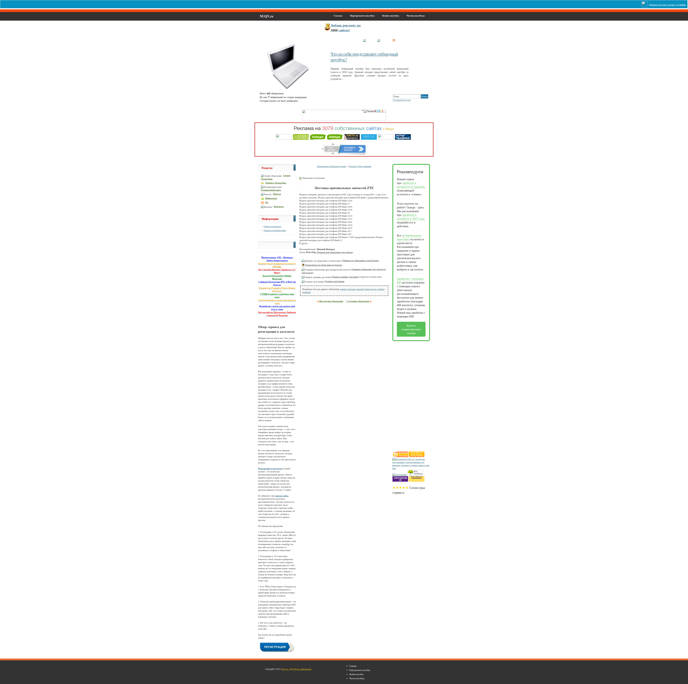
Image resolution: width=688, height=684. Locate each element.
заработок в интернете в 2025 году (410, 216)
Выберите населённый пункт (307, 40)
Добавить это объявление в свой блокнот (360, 260)
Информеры (271, 198)
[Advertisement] (406, 395)
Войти (330, 40)
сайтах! (346, 27)
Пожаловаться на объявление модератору (323, 264)
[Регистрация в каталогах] (277, 651)
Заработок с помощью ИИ (410, 280)
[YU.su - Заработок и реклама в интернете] (416, 480)
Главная (338, 15)
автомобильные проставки (409, 237)
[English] (382, 40)
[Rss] (394, 40)
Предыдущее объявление (331, 301)
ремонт (343, 289)
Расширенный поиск (402, 99)
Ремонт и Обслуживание (360, 166)
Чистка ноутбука (416, 15)
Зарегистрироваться (348, 40)
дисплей (359, 289)
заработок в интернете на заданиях (411, 184)
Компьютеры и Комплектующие (331, 166)
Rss (267, 202)
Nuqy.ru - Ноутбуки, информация (296, 669)
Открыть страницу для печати (345, 276)
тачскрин (351, 289)
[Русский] (368, 40)
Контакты (279, 206)
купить (367, 289)
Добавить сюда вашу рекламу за (667, 4)
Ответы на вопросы (272, 226)
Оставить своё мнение (334, 281)
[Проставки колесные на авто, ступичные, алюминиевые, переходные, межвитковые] (416, 456)
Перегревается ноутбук (362, 15)
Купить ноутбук (390, 15)
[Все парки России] (415, 474)
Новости (277, 193)
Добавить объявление (275, 182)
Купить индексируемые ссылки (411, 329)
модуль (373, 289)
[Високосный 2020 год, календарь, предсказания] (411, 468)
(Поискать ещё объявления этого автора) (334, 252)
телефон (380, 289)
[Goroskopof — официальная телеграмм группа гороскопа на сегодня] (400, 480)
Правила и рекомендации (275, 230)
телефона (306, 292)
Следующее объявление (357, 301)
